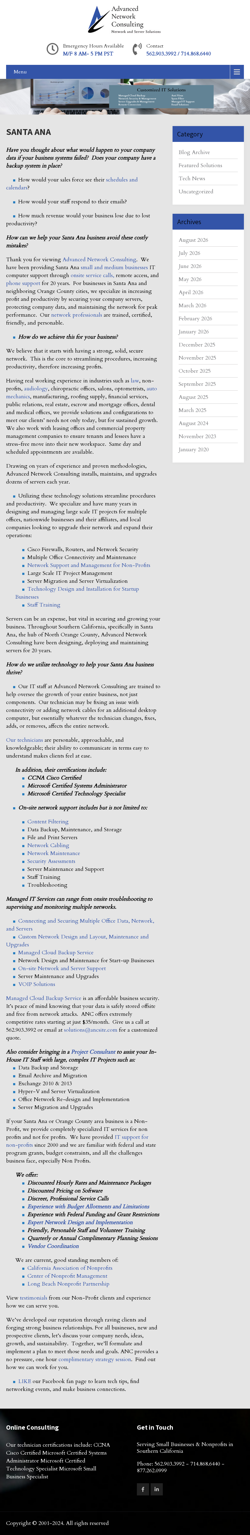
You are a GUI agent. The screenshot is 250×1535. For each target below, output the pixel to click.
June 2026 (190, 266)
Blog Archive (194, 152)
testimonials (33, 1298)
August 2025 (193, 397)
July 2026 (189, 253)
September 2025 (197, 384)
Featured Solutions (200, 165)
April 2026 (191, 292)
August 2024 (193, 423)
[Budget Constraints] (21, 1206)
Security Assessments (51, 861)
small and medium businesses (114, 267)
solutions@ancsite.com (90, 1030)
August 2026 (193, 240)
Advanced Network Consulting (99, 259)
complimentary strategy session (94, 1359)
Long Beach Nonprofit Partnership (68, 1284)
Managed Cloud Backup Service (56, 952)
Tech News (192, 178)
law (135, 381)
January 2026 (194, 332)
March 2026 (192, 305)
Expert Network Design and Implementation (80, 1222)
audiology (36, 389)
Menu (20, 72)
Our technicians (24, 740)
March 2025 (192, 410)
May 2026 (190, 279)
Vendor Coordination (53, 1246)
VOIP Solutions (36, 984)
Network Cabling (48, 845)
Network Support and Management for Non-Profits (88, 565)
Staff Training (43, 605)
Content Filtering (48, 822)
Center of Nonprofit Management (67, 1276)
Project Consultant (93, 1052)
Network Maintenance (53, 853)
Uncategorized (196, 191)
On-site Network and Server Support (62, 968)
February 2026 (195, 318)
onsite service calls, (93, 275)
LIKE (24, 1381)
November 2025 (197, 358)
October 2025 (195, 371)
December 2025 (197, 345)
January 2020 (194, 449)
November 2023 (197, 436)
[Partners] (21, 1246)
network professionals (76, 315)
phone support (23, 283)
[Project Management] (21, 1222)
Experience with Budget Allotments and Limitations (88, 1206)
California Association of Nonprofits (69, 1268)
